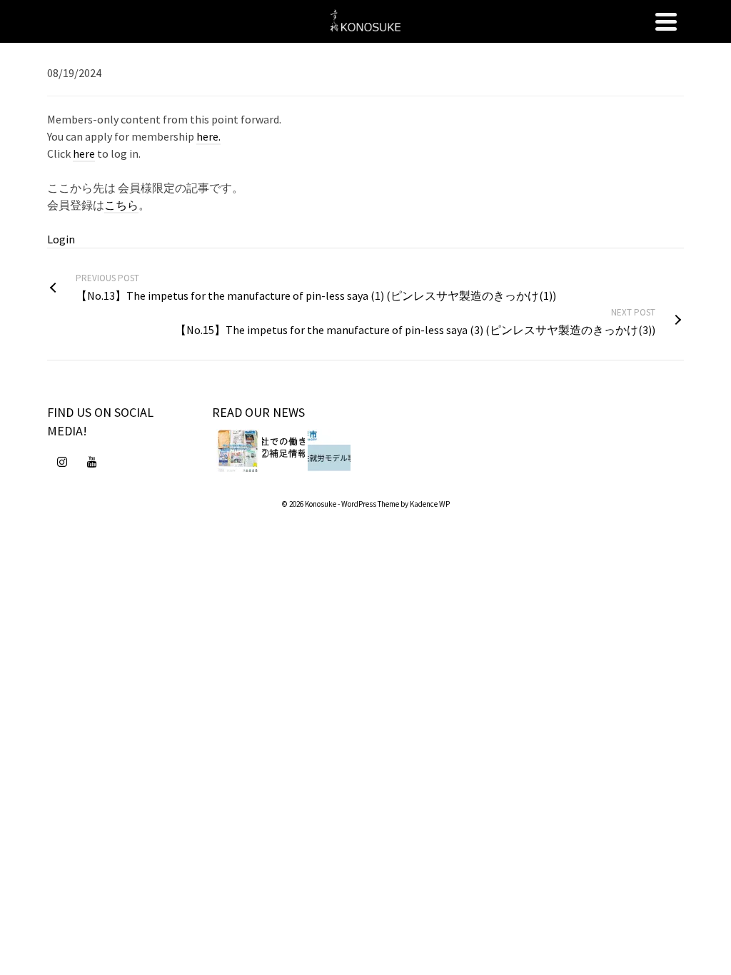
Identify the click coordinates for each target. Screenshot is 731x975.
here (84, 153)
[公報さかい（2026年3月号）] (237, 450)
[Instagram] (62, 461)
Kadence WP (430, 504)
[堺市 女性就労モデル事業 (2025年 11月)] (329, 450)
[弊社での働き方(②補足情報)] (283, 450)
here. (208, 136)
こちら (121, 205)
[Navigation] (666, 21)
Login (61, 239)
